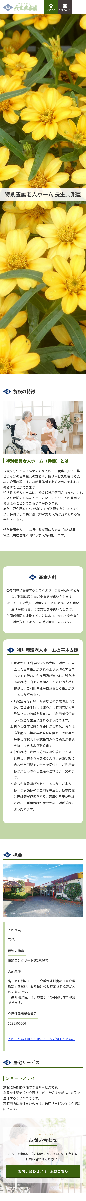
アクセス (51, 9)
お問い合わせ (65, 9)
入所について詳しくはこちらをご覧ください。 (41, 1038)
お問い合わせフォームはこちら (43, 1171)
